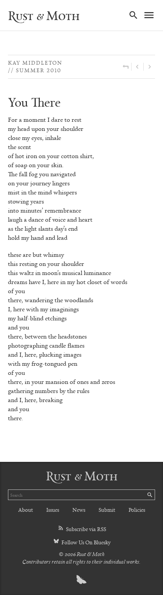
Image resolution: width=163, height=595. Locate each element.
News (78, 509)
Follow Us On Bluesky (85, 542)
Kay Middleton (35, 62)
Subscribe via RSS (85, 529)
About (25, 509)
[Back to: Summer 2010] (126, 67)
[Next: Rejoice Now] (149, 67)
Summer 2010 (38, 70)
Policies (137, 509)
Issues (52, 509)
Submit (107, 509)
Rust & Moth (44, 15)
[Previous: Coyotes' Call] (137, 67)
